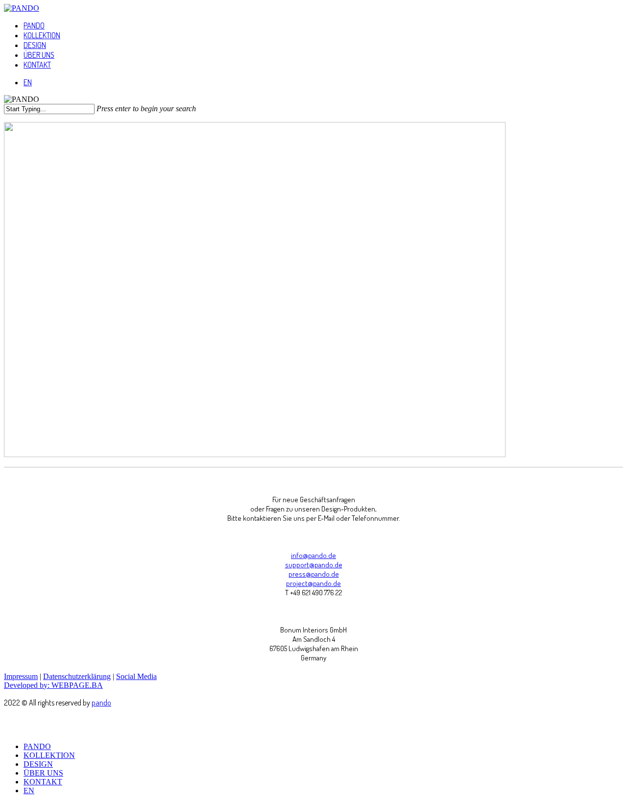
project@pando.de (313, 583)
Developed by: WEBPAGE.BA (53, 685)
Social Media (136, 676)
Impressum (21, 676)
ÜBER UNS (43, 773)
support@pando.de (313, 564)
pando (101, 702)
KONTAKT (43, 782)
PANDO (37, 746)
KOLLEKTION (49, 755)
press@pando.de (314, 574)
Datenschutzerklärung (77, 676)
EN (29, 790)
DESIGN (38, 764)
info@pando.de (313, 555)
